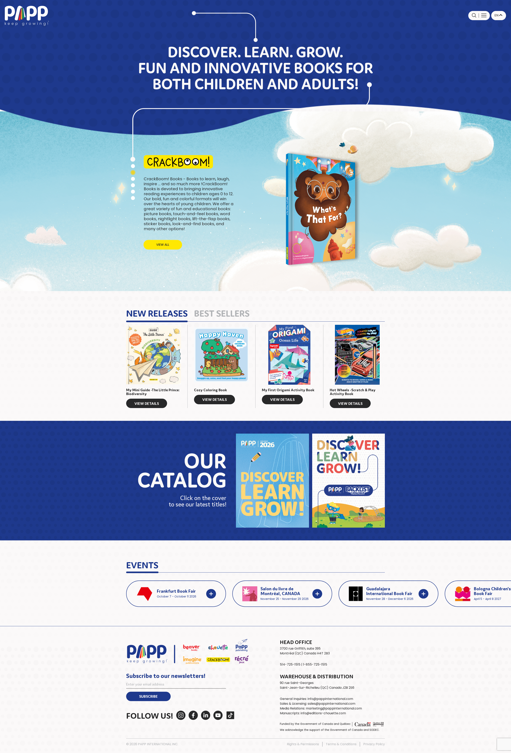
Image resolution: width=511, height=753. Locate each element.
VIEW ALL (162, 245)
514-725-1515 (290, 664)
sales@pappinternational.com (331, 703)
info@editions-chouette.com (323, 713)
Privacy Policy (374, 744)
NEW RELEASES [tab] (157, 312)
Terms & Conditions (341, 744)
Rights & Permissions (303, 744)
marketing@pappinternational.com (334, 708)
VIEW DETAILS (146, 403)
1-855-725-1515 (315, 664)
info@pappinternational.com (330, 699)
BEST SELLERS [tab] (222, 312)
